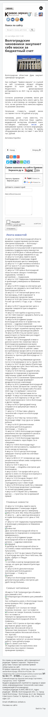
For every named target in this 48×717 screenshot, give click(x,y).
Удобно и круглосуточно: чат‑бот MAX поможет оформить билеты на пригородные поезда (24, 315)
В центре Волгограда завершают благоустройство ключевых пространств (21, 453)
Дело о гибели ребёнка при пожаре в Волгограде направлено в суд (23, 253)
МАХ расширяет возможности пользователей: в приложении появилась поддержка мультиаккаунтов (24, 247)
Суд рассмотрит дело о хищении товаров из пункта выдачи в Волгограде (22, 308)
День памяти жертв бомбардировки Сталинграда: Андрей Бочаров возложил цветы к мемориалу (21, 259)
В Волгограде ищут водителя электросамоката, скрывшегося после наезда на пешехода (22, 446)
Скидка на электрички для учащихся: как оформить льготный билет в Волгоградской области (23, 288)
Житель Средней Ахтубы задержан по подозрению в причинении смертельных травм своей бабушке (22, 373)
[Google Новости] (32, 182)
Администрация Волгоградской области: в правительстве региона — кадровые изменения (22, 321)
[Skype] (25, 162)
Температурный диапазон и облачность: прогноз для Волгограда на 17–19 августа (23, 355)
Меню (9, 8)
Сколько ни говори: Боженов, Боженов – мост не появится (21, 614)
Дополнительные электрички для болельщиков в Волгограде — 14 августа (19, 426)
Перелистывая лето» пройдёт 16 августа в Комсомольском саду (23, 394)
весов (32, 124)
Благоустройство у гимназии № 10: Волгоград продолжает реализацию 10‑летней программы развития (23, 487)
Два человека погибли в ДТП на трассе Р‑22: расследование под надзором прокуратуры (22, 265)
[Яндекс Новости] (32, 178)
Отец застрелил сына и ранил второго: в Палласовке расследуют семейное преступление (22, 335)
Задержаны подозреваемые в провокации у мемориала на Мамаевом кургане (24, 281)
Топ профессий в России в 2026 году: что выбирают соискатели (23, 390)
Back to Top (41, 708)
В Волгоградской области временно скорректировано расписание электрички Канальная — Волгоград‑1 (23, 241)
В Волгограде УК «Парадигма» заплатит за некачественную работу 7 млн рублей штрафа (23, 643)
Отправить (11, 228)
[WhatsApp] (21, 162)
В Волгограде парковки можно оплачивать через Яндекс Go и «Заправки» (22, 440)
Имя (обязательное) (13, 194)
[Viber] (18, 162)
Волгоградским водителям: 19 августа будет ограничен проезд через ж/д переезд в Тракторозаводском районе (24, 328)
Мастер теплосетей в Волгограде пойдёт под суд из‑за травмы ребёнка (22, 420)
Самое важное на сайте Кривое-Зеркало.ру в (24, 169)
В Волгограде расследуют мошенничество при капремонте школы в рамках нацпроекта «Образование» (23, 433)
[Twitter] (7, 162)
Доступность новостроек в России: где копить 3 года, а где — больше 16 (23, 301)
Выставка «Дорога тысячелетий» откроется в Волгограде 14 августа (21, 413)
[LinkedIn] (11, 162)
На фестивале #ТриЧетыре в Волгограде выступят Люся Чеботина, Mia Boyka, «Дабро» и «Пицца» (23, 366)
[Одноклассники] (11, 156)
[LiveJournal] (14, 162)
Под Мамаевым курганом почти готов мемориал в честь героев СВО (23, 360)
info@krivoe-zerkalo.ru (16, 702)
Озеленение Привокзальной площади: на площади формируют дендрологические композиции (24, 379)
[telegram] (28, 162)
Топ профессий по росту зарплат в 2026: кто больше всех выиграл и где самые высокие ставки (23, 473)
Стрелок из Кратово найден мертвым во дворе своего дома (23, 629)
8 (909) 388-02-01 (26, 689)
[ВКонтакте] (7, 156)
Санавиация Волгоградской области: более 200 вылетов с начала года (23, 385)
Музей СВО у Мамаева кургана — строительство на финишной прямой (22, 493)
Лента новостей (16, 234)
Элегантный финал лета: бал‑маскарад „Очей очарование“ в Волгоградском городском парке (22, 294)
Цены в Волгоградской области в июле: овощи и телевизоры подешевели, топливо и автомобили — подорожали (21, 273)
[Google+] (18, 156)
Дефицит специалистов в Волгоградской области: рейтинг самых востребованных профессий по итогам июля (24, 348)
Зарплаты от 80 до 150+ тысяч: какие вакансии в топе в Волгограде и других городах (23, 400)
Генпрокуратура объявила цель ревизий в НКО (24, 599)
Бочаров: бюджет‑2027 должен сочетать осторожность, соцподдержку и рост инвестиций (21, 480)
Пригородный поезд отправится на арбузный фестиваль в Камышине (21, 406)
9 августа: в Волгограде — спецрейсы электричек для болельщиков (22, 467)
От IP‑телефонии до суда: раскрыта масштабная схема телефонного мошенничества (23, 460)
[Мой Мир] (14, 156)
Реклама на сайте (9, 705)
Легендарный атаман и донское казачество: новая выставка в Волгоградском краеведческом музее (21, 341)
